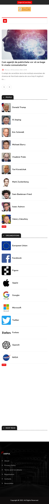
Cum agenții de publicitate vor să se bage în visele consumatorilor (23, 64)
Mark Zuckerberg (20, 181)
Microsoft (16, 307)
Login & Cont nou (24, 2)
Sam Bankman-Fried (22, 194)
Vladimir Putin (19, 157)
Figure (15, 270)
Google (15, 295)
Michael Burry (18, 144)
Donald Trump (19, 107)
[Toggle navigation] (5, 21)
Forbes (15, 332)
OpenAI (15, 345)
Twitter (15, 320)
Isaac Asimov (18, 206)
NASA (15, 357)
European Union (19, 245)
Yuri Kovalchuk (19, 169)
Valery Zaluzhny (20, 219)
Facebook (17, 258)
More (4, 226)
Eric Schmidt (18, 132)
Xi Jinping (16, 119)
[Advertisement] (24, 396)
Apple (15, 282)
